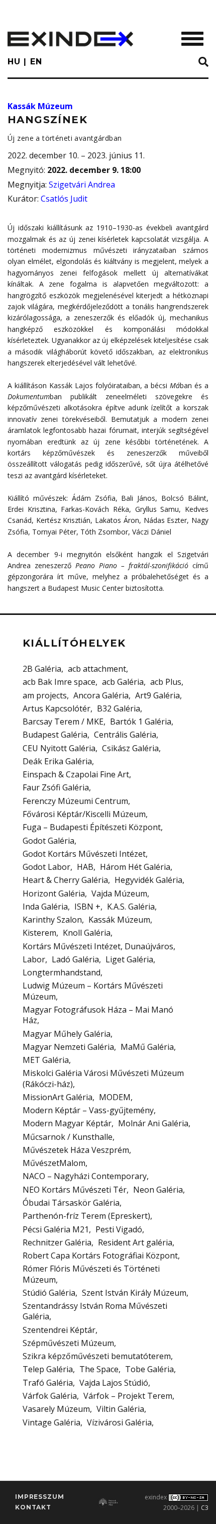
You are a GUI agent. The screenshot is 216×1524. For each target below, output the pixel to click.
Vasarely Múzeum (56, 1408)
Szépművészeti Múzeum (68, 1343)
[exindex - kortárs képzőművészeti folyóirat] (70, 39)
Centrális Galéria (125, 734)
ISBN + (87, 906)
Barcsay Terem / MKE (63, 721)
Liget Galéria (129, 959)
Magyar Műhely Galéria (67, 1033)
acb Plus (165, 681)
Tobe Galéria (149, 1369)
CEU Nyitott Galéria (59, 748)
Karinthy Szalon (52, 919)
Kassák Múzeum (40, 106)
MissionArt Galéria (57, 1097)
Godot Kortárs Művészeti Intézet (84, 853)
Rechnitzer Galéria (57, 1242)
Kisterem (39, 932)
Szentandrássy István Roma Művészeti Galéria (95, 1311)
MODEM (115, 1097)
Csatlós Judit (64, 198)
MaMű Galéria (147, 1046)
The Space (99, 1369)
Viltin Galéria (120, 1408)
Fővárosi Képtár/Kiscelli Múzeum (84, 814)
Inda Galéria (45, 906)
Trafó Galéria (48, 1382)
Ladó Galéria (75, 959)
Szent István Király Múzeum (134, 1292)
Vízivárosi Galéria (119, 1422)
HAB (85, 866)
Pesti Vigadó (118, 1229)
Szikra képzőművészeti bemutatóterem (97, 1356)
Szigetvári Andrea (82, 184)
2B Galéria (42, 668)
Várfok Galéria (50, 1395)
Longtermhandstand (61, 972)
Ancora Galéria (101, 695)
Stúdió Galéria (49, 1292)
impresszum (39, 1496)
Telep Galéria (48, 1369)
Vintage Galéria (51, 1422)
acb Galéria (123, 681)
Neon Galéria (158, 1189)
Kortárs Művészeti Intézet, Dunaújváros (98, 946)
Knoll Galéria (87, 932)
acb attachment (97, 668)
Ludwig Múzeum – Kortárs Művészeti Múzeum (93, 991)
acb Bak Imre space (59, 681)
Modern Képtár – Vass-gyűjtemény (88, 1110)
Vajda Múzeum (119, 893)
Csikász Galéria (130, 748)
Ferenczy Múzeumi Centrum (75, 800)
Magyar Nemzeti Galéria (68, 1046)
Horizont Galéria (54, 893)
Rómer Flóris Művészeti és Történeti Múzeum (91, 1274)
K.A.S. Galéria (131, 906)
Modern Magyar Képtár (67, 1123)
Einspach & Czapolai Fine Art (76, 774)
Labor (34, 959)
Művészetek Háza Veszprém (76, 1149)
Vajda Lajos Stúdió (113, 1382)
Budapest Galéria (55, 734)
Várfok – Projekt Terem (127, 1395)
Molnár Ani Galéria (153, 1123)
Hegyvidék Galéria (148, 879)
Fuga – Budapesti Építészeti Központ (92, 827)
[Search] (203, 62)
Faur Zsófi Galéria (56, 787)
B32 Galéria (118, 708)
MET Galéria (46, 1059)
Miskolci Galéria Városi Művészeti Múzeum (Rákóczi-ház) (103, 1078)
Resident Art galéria (135, 1242)
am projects (45, 695)
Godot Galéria (48, 840)
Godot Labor (46, 866)
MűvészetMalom (54, 1163)
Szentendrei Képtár (59, 1329)
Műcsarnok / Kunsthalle (68, 1136)
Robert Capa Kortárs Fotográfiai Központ (100, 1255)
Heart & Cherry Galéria (65, 879)
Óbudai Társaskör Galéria (71, 1202)
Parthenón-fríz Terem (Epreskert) (86, 1215)
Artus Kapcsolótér (56, 708)
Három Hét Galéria (135, 866)
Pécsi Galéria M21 (56, 1229)
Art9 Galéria (157, 695)
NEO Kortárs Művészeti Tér (75, 1189)
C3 (204, 1507)
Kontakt (33, 1507)
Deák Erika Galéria (57, 761)
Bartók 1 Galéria (140, 721)
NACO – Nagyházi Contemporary (85, 1176)
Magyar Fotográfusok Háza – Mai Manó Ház (98, 1015)
